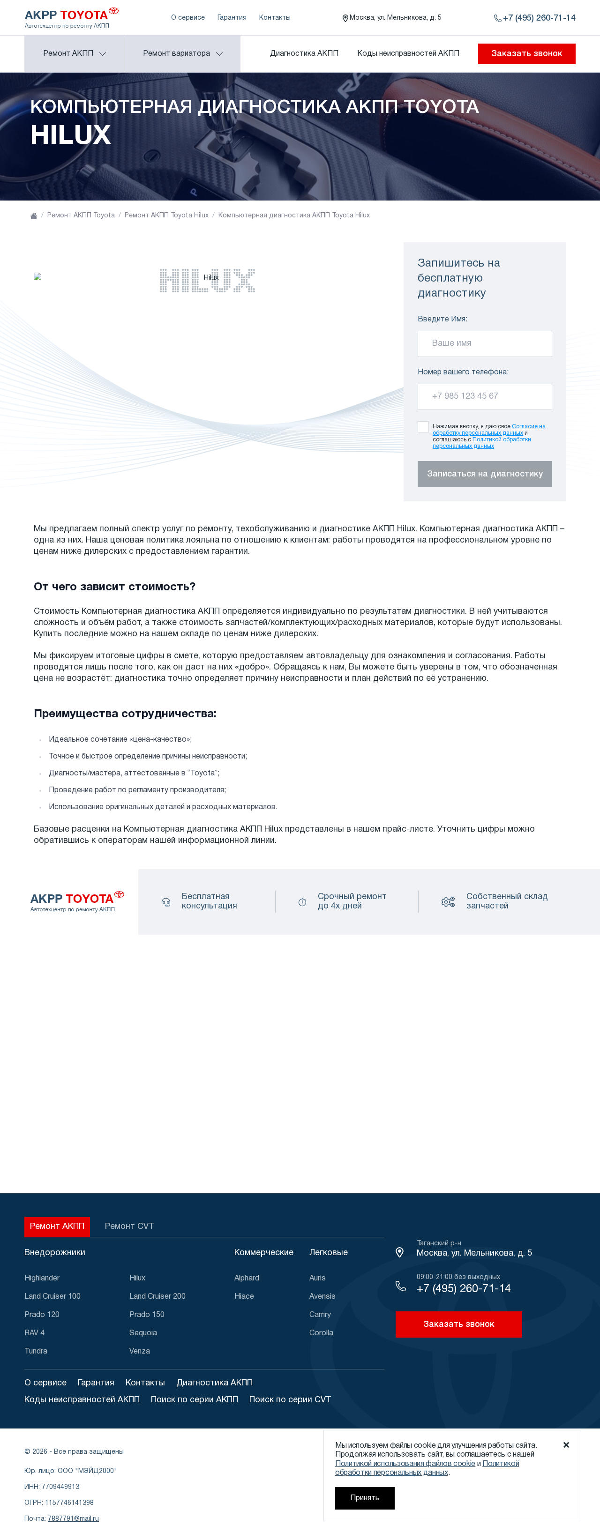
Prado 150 (147, 1315)
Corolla (321, 1333)
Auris (317, 1278)
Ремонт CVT (129, 1227)
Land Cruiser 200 (157, 1297)
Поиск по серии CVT (290, 1400)
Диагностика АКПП (304, 54)
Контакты (275, 18)
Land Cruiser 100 (52, 1297)
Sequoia (143, 1333)
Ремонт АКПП (57, 1227)
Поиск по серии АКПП (194, 1400)
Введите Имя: (442, 319)
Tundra (35, 1351)
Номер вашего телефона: (463, 372)
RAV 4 (34, 1333)
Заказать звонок (526, 54)
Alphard (246, 1278)
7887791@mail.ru (73, 1519)
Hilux (137, 1278)
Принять (365, 1498)
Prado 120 (42, 1315)
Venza (139, 1351)
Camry (320, 1315)
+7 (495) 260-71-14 (464, 1289)
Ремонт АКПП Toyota (81, 216)
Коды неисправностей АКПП (408, 54)
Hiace (244, 1297)
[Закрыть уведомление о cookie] (566, 1445)
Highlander (42, 1278)
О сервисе (188, 18)
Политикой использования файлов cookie (405, 1464)
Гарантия (232, 18)
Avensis (322, 1297)
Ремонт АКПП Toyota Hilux (167, 216)
